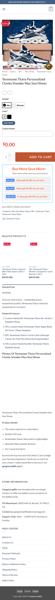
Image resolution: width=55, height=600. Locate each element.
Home (4, 71)
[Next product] (4, 92)
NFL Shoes (29, 71)
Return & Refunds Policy (14, 564)
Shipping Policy (9, 569)
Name (27, 211)
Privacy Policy (9, 558)
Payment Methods (11, 553)
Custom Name (8, 128)
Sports (13, 71)
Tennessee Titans (42, 211)
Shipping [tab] (6, 293)
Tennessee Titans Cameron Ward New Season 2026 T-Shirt (13, 271)
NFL (20, 71)
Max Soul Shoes (18, 211)
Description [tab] (8, 287)
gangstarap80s (9, 466)
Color (5, 111)
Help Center (8, 580)
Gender (5, 99)
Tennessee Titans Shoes (11, 214)
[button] (4, 9)
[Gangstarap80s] (27, 9)
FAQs (5, 547)
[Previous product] (9, 92)
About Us (6, 537)
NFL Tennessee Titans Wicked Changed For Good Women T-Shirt (40, 271)
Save (6, 23)
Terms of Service (10, 575)
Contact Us (7, 542)
